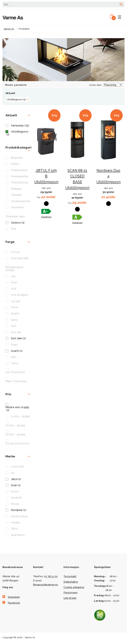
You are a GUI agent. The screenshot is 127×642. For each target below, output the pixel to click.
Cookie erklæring (74, 587)
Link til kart (70, 598)
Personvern (71, 592)
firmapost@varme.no (45, 584)
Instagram (14, 597)
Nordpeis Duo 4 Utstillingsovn (108, 176)
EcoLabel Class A (77, 217)
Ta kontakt (70, 576)
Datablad (46, 216)
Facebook (14, 602)
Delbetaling (71, 581)
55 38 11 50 (51, 576)
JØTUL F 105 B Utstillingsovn (46, 176)
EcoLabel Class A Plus (46, 211)
